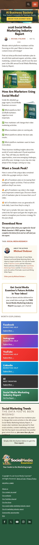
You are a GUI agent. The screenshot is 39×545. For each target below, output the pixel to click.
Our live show (6, 502)
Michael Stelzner (23, 251)
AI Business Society (14, 264)
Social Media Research (17, 241)
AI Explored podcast (27, 268)
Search (28, 4)
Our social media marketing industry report (16, 506)
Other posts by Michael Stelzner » (15, 276)
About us (5, 489)
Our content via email (9, 492)
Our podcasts (6, 496)
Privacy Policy (31, 479)
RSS (3, 516)
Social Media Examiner (11, 4)
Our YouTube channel (9, 499)
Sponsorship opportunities (10, 513)
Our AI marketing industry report (13, 509)
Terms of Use (21, 479)
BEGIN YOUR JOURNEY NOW (19, 19)
